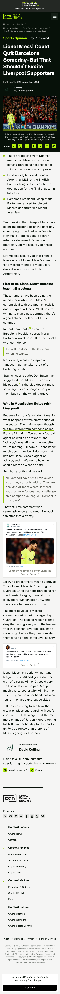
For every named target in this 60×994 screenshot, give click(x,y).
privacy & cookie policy (32, 980)
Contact (18, 938)
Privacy (30, 938)
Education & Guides (19, 887)
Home (6, 24)
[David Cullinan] (10, 747)
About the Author (28, 744)
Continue (30, 987)
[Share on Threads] (20, 146)
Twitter (33, 574)
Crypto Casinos (16, 913)
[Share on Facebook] (34, 146)
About (7, 938)
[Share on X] (14, 146)
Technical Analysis (18, 860)
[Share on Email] (47, 146)
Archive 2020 (19, 24)
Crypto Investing (17, 866)
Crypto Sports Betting (20, 925)
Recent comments (16, 329)
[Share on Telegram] (40, 146)
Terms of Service (47, 938)
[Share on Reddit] (27, 146)
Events (12, 899)
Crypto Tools (15, 872)
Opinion (12, 839)
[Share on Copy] (54, 146)
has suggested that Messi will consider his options (28, 380)
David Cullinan (26, 90)
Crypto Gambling (17, 919)
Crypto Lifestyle (16, 893)
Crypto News (15, 833)
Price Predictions (17, 854)
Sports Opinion (15, 38)
